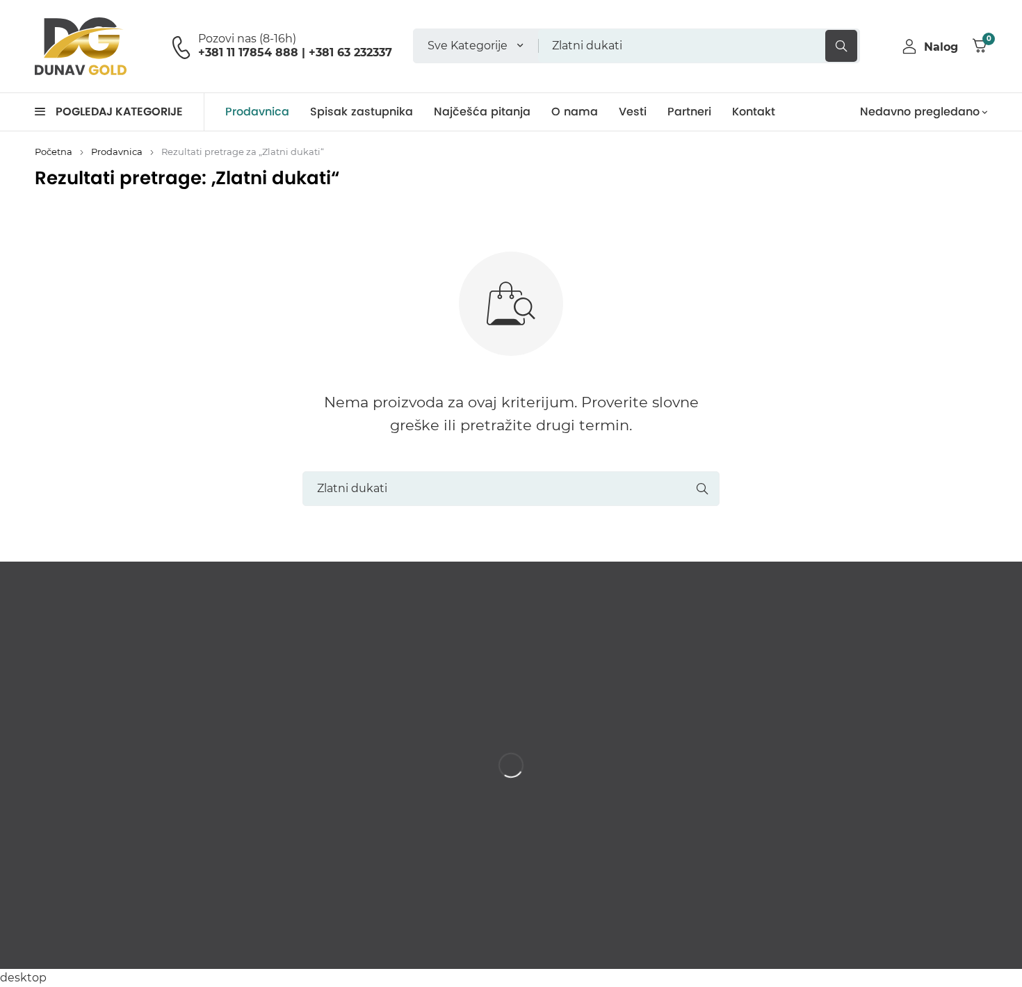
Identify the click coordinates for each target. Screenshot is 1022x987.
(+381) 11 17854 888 (94, 843)
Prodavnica (117, 151)
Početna (53, 151)
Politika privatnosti (944, 941)
